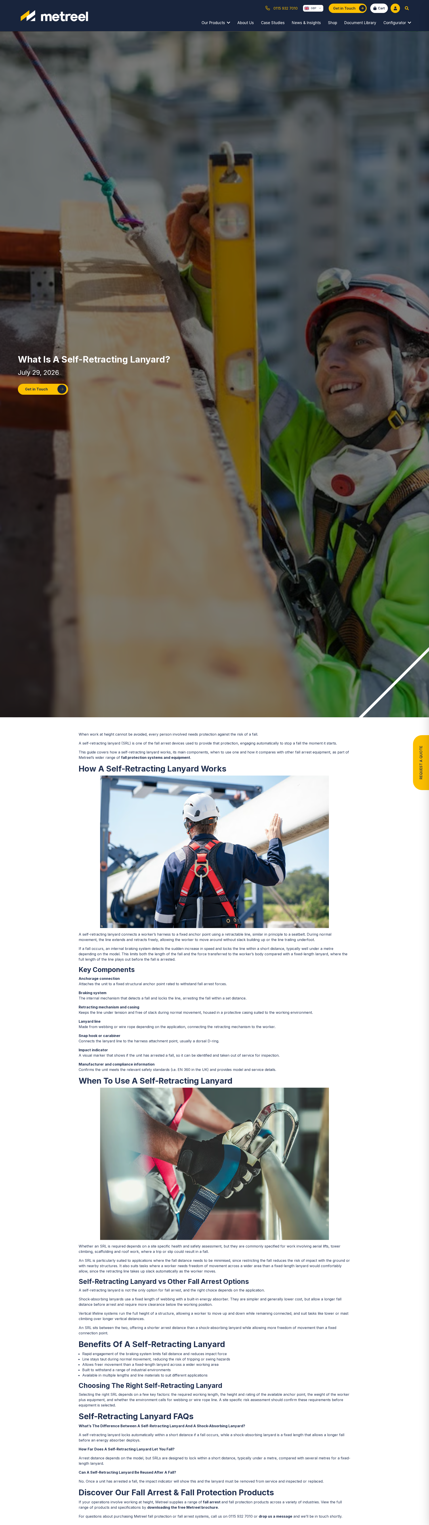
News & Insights (306, 23)
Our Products (213, 23)
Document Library (360, 23)
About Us (245, 23)
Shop (332, 23)
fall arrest (212, 1502)
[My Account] (395, 8)
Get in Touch (36, 389)
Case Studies (273, 23)
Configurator (394, 23)
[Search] (407, 8)
